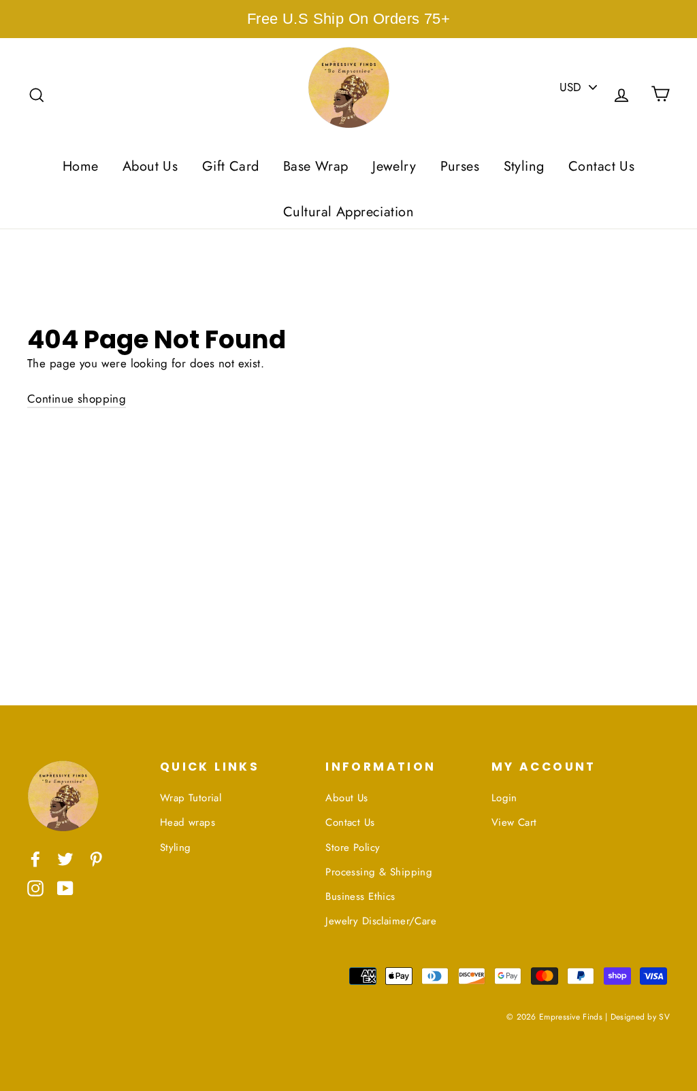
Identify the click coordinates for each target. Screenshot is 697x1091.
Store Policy (352, 847)
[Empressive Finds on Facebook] (35, 858)
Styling (524, 166)
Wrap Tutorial (191, 797)
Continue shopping (76, 398)
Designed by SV (640, 1016)
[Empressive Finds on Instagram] (35, 887)
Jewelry (394, 166)
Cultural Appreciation (348, 212)
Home (81, 166)
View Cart (514, 822)
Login (504, 797)
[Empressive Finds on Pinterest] (96, 858)
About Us (150, 166)
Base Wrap (315, 166)
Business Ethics (360, 896)
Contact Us (601, 166)
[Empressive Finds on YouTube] (65, 887)
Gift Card (230, 166)
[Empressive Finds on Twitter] (65, 858)
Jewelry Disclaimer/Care (380, 920)
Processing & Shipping (378, 872)
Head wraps (187, 822)
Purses (460, 166)
